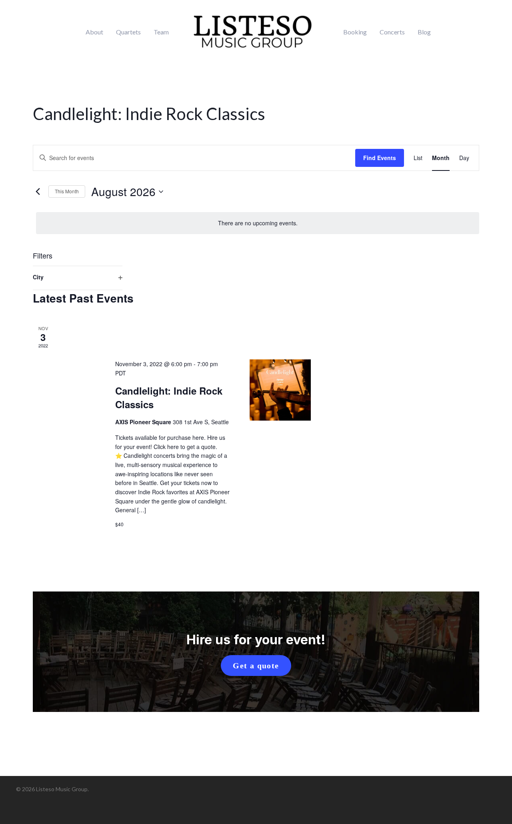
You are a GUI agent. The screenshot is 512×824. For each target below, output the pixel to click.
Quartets (128, 32)
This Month (67, 191)
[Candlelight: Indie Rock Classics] (280, 390)
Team (161, 32)
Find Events (379, 158)
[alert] (257, 223)
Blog (424, 32)
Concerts (392, 32)
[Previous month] (37, 191)
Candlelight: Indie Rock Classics (168, 397)
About (94, 32)
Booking (355, 32)
